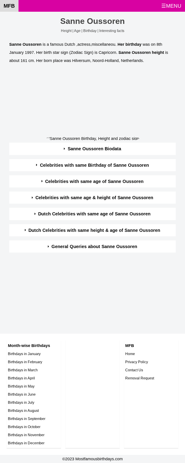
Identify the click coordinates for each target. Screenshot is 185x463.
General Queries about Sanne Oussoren (94, 246)
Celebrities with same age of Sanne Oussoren (94, 181)
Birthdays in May (21, 386)
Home (130, 354)
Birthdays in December (26, 443)
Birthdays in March (23, 370)
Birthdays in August (23, 410)
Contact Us (134, 370)
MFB (9, 6)
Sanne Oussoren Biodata (94, 148)
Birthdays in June (22, 394)
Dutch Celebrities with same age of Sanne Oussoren (94, 213)
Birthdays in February (25, 362)
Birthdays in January (24, 354)
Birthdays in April (21, 378)
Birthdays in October (24, 427)
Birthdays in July (21, 402)
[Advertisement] (92, 100)
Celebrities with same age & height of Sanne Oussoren (94, 197)
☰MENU (171, 6)
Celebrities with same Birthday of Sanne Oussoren (94, 165)
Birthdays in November (26, 435)
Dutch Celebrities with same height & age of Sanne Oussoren (94, 230)
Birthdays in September (26, 419)
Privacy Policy (136, 362)
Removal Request (139, 378)
